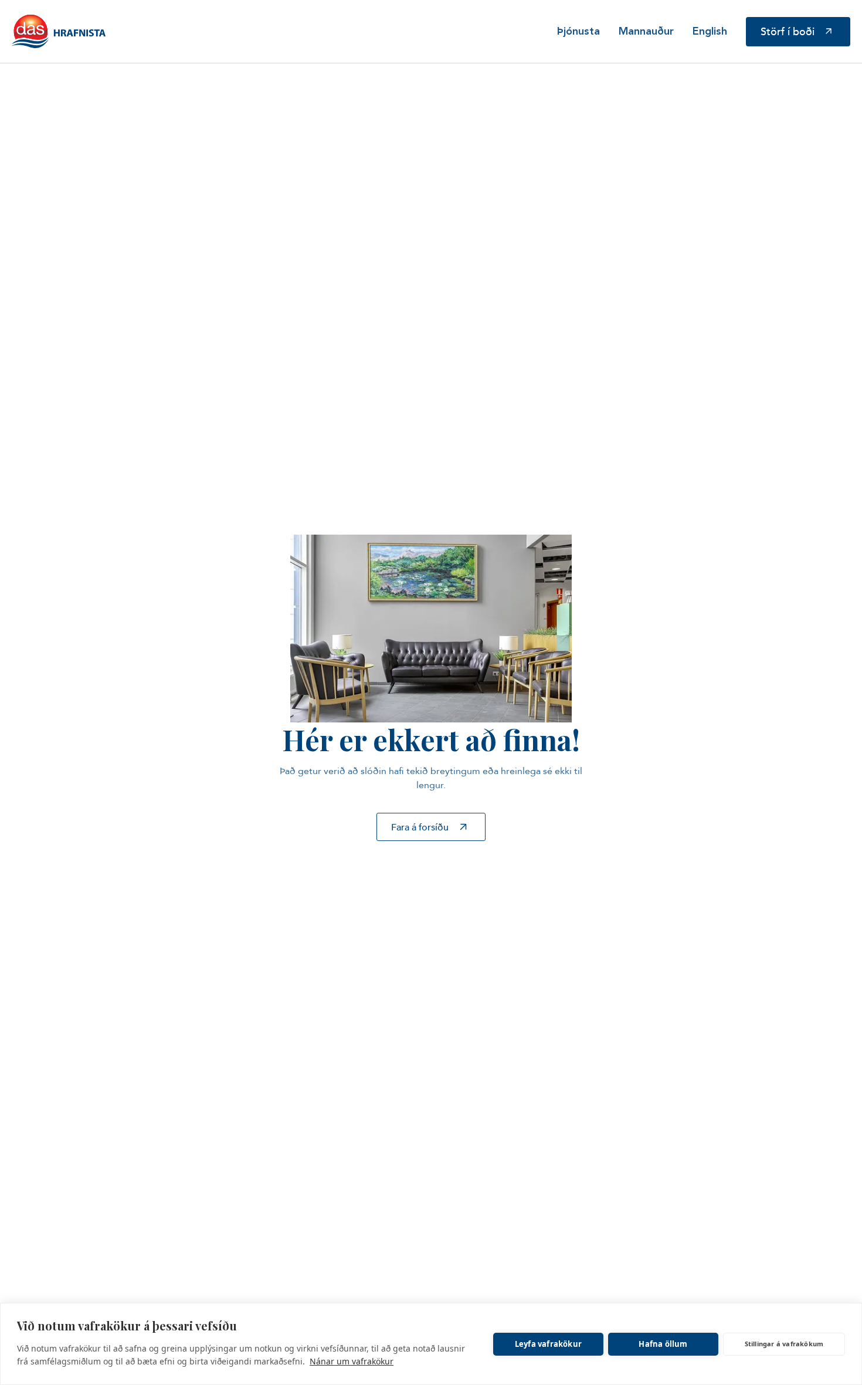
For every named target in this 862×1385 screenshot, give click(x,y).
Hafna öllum (663, 1344)
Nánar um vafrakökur (351, 1361)
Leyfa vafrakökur (548, 1344)
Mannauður (646, 31)
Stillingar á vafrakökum (784, 1343)
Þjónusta (578, 31)
